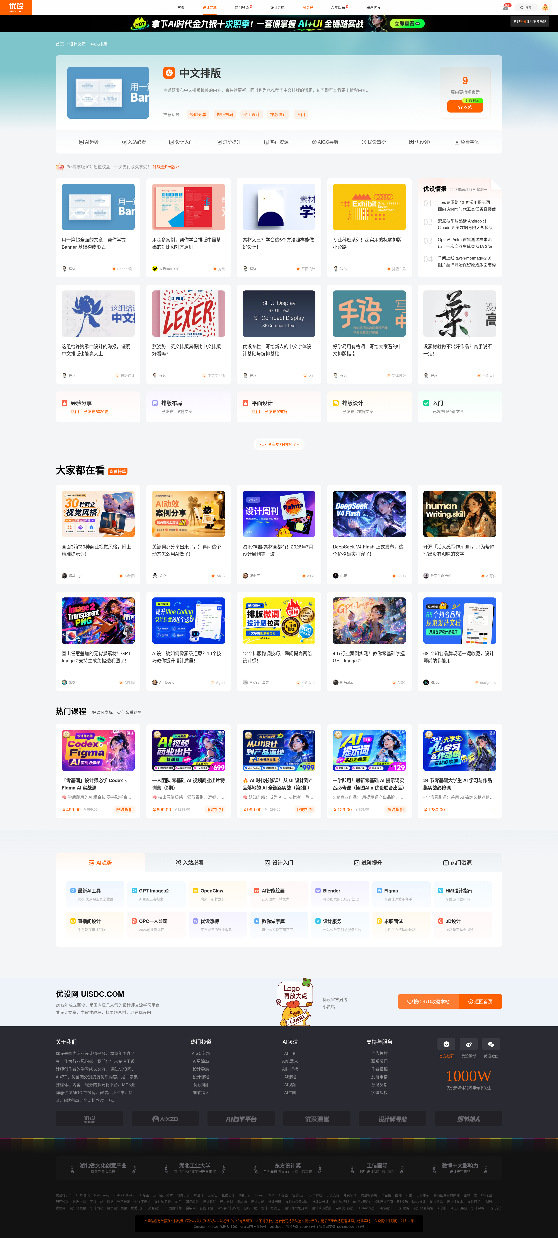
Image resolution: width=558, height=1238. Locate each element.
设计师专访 (163, 1201)
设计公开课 (320, 1201)
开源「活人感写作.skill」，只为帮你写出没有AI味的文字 (458, 550)
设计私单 (436, 1201)
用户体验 (315, 1195)
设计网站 (96, 1208)
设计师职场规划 (296, 1208)
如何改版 (192, 1201)
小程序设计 (142, 1201)
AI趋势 (91, 141)
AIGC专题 (201, 1053)
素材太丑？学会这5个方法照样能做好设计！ (278, 243)
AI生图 (290, 1092)
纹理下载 (79, 1201)
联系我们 (379, 1061)
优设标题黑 (369, 1195)
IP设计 (199, 1195)
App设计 (386, 1208)
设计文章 (78, 44)
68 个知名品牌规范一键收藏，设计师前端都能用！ (458, 657)
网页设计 (183, 1195)
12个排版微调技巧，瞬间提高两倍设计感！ (277, 657)
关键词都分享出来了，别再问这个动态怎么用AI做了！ (186, 550)
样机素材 (226, 1201)
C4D (271, 1195)
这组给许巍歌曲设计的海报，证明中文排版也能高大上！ (96, 350)
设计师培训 (341, 1201)
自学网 (191, 1208)
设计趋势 (403, 1208)
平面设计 (251, 114)
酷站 (398, 1195)
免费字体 (469, 141)
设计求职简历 (271, 1208)
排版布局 (225, 114)
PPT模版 (62, 1201)
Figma (259, 1195)
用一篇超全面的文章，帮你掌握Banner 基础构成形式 (94, 243)
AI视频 (290, 1084)
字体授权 (379, 1092)
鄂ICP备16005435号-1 (302, 1226)
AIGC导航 (327, 141)
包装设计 (298, 1195)
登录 (523, 21)
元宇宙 (213, 1195)
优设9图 (422, 141)
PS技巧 (402, 1201)
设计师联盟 (78, 1208)
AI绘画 (144, 1195)
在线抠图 (206, 1208)
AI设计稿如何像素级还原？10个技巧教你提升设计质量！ (186, 657)
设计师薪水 (455, 1201)
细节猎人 (201, 1092)
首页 (60, 44)
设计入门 (184, 141)
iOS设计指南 (384, 1201)
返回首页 (483, 1001)
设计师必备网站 (296, 1201)
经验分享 (198, 114)
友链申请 (379, 1076)
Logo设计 (419, 1201)
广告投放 (379, 1053)
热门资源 (279, 141)
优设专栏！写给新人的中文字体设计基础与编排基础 (277, 350)
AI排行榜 (290, 1069)
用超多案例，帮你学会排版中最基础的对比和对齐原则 (186, 243)
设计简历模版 (322, 1208)
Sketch (242, 1201)
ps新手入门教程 (228, 1208)
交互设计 (154, 1208)
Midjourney (101, 1195)
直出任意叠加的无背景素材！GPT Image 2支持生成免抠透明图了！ (96, 657)
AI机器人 (290, 1061)
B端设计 (245, 1195)
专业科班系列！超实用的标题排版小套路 (367, 243)
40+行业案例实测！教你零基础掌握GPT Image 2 (369, 657)
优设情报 (435, 188)
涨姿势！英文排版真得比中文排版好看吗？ (186, 350)
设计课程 (201, 1076)
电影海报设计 (345, 1208)
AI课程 (290, 1076)
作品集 (386, 1195)
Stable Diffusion (124, 1195)
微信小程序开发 (118, 1201)
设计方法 (495, 1208)
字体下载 (96, 1201)
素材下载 (470, 1195)
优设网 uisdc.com (90, 993)
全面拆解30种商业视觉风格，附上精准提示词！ (96, 550)
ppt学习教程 (362, 1201)
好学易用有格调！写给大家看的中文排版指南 (367, 350)
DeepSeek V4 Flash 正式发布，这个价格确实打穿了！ (368, 550)
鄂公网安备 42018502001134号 (341, 1226)
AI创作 (442, 1208)
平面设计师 (173, 1208)
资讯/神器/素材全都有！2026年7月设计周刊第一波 (278, 550)
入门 (301, 114)
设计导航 (201, 1069)
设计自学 (473, 1201)
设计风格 (477, 1208)
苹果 (409, 1195)
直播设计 (228, 1195)
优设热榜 (376, 141)
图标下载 (250, 1208)
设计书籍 (274, 1201)
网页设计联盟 (117, 1208)
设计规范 (422, 1195)
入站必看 (136, 141)
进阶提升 (231, 141)
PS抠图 (486, 1195)
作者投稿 (379, 1069)
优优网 (61, 1208)
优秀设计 (137, 1208)
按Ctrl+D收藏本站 (430, 1001)
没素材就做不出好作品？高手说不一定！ (457, 350)
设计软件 (209, 1201)
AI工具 (290, 1053)
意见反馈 (379, 1084)
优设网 (489, 1201)
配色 (178, 1201)
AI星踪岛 (201, 1061)
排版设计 (278, 114)
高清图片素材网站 (447, 1195)
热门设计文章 (163, 1195)
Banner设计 (367, 1208)
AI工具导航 (459, 1208)
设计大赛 (332, 1195)
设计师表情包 (423, 1208)
